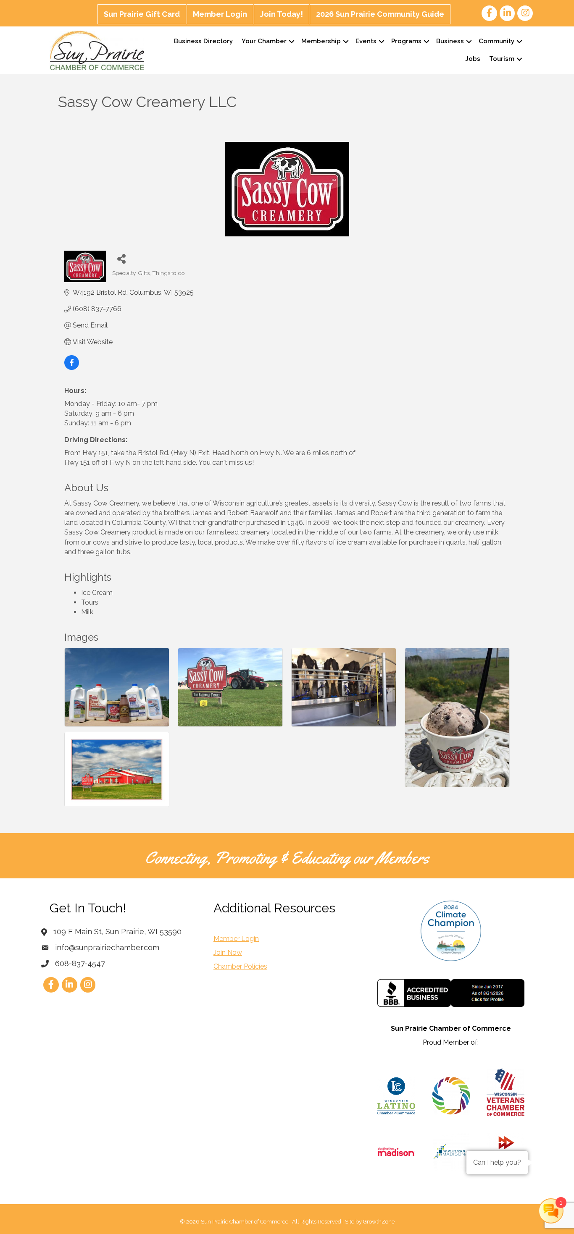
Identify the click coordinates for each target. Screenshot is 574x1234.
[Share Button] (121, 258)
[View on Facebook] (71, 368)
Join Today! (281, 14)
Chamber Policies (240, 966)
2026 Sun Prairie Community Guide (380, 14)
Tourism (501, 59)
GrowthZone (379, 1221)
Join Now (227, 952)
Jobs (472, 59)
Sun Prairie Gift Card (142, 14)
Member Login (220, 14)
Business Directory (203, 41)
